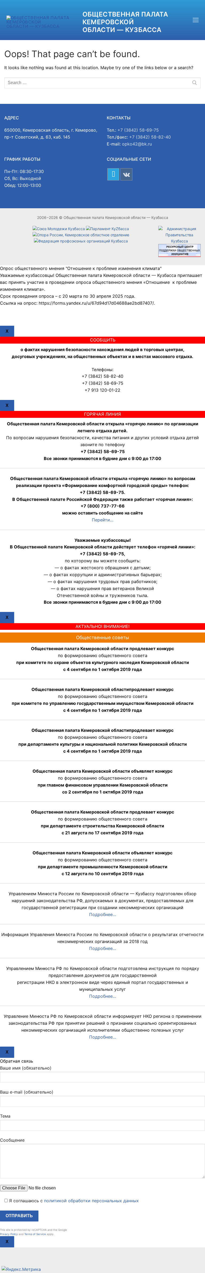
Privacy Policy (9, 1234)
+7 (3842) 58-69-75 (138, 130)
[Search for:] (102, 83)
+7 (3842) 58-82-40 (150, 137)
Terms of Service (35, 1234)
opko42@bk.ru (137, 144)
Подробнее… (102, 914)
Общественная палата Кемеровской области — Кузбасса (125, 22)
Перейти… (102, 519)
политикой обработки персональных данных (91, 1200)
